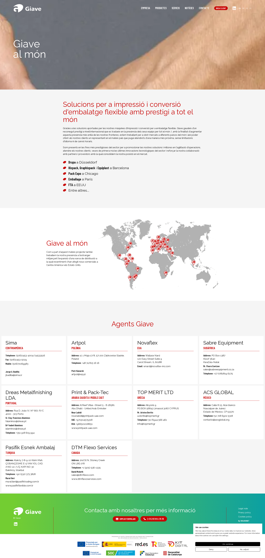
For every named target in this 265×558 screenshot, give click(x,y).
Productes (161, 8)
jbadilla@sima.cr (14, 375)
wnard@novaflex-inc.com (156, 366)
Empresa (145, 8)
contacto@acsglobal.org (216, 419)
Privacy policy (244, 512)
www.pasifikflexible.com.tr (19, 485)
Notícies (189, 8)
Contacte (204, 8)
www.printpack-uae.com (84, 428)
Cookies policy (245, 517)
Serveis (176, 8)
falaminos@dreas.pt (16, 421)
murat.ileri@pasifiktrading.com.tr (22, 481)
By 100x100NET (243, 521)
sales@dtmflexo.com (82, 475)
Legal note (243, 508)
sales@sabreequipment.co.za (218, 369)
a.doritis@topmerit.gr (148, 415)
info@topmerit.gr (146, 423)
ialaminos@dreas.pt (16, 428)
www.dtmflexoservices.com (86, 479)
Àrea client (221, 8)
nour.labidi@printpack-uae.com (87, 415)
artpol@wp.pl (78, 374)
